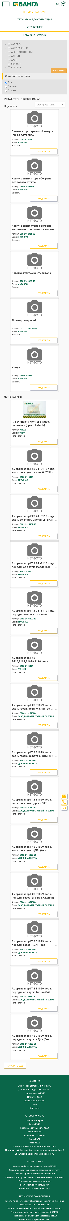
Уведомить (44, 151)
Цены (34, 1104)
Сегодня (12, 86)
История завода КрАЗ (34, 1093)
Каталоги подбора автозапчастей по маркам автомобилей (34, 1177)
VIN (64, 808)
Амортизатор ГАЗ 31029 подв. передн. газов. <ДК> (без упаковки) (32, 945)
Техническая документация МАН (34, 1185)
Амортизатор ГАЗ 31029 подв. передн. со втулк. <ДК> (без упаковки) (32, 1039)
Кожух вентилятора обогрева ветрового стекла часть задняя (33, 227)
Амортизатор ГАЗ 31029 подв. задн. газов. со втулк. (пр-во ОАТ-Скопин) (34, 708)
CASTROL (16, 67)
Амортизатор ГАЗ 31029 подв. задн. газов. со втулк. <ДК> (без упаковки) (33, 756)
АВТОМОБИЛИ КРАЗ (34, 1116)
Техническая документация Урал (34, 1181)
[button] (50, 104)
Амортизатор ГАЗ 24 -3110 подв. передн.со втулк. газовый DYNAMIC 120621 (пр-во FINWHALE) (33, 616)
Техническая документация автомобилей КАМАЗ (35, 1212)
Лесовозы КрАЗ (35, 1131)
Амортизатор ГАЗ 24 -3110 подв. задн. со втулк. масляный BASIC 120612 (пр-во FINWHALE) (33, 519)
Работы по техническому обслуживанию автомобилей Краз (34, 1201)
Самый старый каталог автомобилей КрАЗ (34, 1146)
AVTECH (15, 56)
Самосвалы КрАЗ (34, 1120)
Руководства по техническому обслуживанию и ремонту (34, 1208)
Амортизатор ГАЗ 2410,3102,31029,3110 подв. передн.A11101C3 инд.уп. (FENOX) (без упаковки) (30, 663)
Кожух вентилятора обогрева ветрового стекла (31, 180)
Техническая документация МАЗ (34, 1188)
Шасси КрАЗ (34, 1124)
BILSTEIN (16, 63)
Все (10, 82)
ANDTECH (16, 44)
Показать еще (58, 70)
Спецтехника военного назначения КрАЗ (34, 1154)
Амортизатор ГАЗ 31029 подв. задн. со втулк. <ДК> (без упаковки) (32, 850)
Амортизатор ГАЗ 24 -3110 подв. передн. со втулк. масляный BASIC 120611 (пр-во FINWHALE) (33, 567)
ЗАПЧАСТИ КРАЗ (34, 1161)
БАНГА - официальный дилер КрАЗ (34, 1086)
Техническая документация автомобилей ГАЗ (34, 1216)
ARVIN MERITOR (19, 48)
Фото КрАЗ (34, 1143)
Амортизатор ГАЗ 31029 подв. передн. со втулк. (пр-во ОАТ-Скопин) (32, 992)
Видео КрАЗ (34, 1139)
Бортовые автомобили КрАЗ (34, 1128)
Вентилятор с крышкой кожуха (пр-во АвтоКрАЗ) (32, 133)
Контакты (34, 1108)
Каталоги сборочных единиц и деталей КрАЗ (34, 1166)
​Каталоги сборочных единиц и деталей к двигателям (34, 1170)
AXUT (14, 60)
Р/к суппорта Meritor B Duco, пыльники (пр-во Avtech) (31, 423)
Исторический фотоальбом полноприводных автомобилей (34, 1150)
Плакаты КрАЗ (34, 1097)
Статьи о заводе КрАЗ (35, 1100)
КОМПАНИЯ (34, 1081)
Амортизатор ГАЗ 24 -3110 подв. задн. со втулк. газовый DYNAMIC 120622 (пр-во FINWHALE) (34, 472)
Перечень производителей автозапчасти (34, 1173)
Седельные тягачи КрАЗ (34, 1135)
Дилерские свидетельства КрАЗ (34, 1089)
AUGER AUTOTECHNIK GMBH (23, 52)
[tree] (34, 53)
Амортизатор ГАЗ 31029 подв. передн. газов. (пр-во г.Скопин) (33, 895)
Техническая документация (34, 1196)
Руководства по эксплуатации (34, 1204)
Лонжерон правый (24, 320)
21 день (12, 90)
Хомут (16, 367)
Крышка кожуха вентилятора (31, 273)
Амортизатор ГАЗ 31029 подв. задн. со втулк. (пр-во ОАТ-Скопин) (32, 803)
